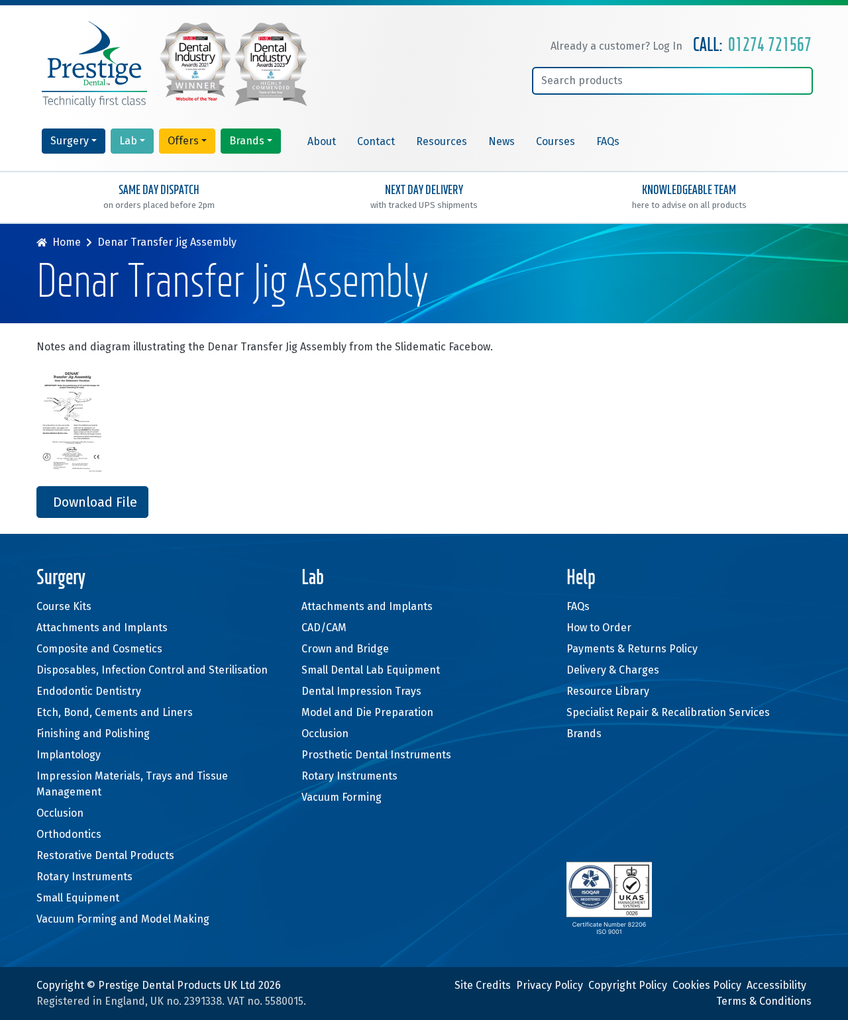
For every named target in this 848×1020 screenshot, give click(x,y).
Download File (95, 502)
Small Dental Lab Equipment (370, 670)
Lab (128, 140)
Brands (246, 140)
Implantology (68, 754)
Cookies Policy (706, 985)
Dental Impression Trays (361, 691)
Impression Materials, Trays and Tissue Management (132, 784)
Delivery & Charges (612, 670)
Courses (555, 141)
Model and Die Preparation (367, 712)
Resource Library (607, 691)
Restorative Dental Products (105, 855)
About (321, 141)
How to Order (598, 627)
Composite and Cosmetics (99, 648)
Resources (441, 141)
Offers (183, 140)
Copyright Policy (627, 985)
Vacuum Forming (341, 797)
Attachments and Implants (102, 627)
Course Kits (63, 606)
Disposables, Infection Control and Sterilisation (152, 670)
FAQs (607, 141)
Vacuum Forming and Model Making (122, 919)
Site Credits (482, 985)
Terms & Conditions (764, 1001)
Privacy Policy (549, 985)
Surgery (69, 140)
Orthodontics (68, 834)
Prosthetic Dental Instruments (376, 754)
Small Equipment (77, 898)
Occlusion (59, 813)
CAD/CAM (323, 627)
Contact (376, 141)
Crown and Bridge (345, 648)
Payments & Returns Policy (632, 648)
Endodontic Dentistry (88, 691)
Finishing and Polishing (93, 733)
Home (66, 242)
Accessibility (776, 985)
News (501, 141)
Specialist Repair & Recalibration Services (668, 712)
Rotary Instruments (84, 876)
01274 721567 (770, 45)
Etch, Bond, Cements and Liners (114, 712)
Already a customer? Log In (616, 46)
